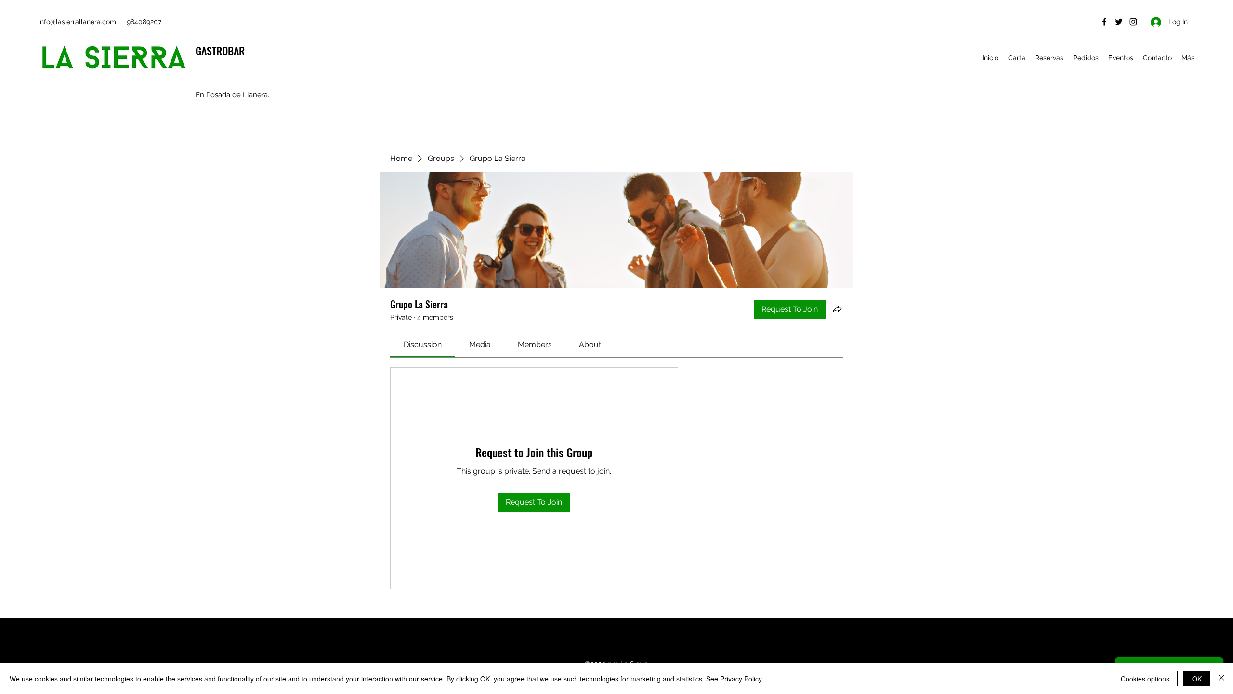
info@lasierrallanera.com (77, 22)
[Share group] (837, 309)
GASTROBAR (220, 50)
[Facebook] (1104, 22)
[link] (423, 344)
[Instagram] (1133, 22)
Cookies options (1145, 678)
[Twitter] (1119, 22)
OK (1197, 678)
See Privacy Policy (734, 678)
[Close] (1221, 678)
